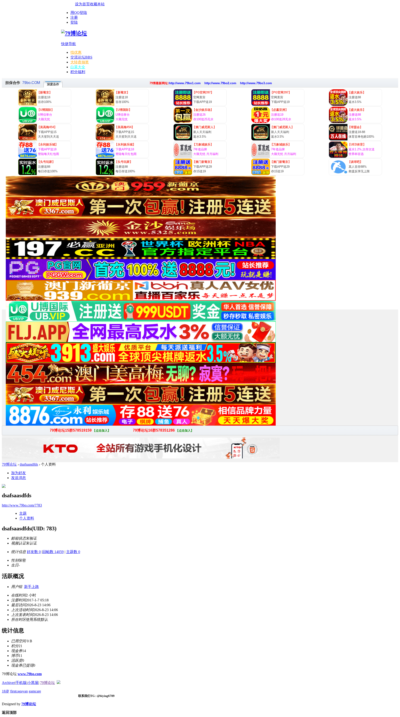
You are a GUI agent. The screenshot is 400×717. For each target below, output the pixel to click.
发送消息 (18, 478)
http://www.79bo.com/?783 (22, 505)
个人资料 (26, 518)
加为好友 (18, 473)
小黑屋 (32, 683)
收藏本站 (97, 4)
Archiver (8, 683)
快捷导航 (68, 44)
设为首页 (82, 4)
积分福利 (77, 72)
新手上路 (31, 587)
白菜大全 (77, 67)
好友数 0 (34, 552)
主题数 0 (73, 552)
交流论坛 (81, 57)
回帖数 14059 (53, 552)
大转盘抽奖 (79, 62)
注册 (74, 17)
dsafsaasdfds (29, 464)
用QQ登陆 (78, 13)
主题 (23, 513)
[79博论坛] (74, 33)
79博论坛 (9, 464)
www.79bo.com (30, 674)
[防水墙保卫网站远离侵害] (58, 683)
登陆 (74, 22)
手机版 (21, 683)
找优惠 (75, 52)
